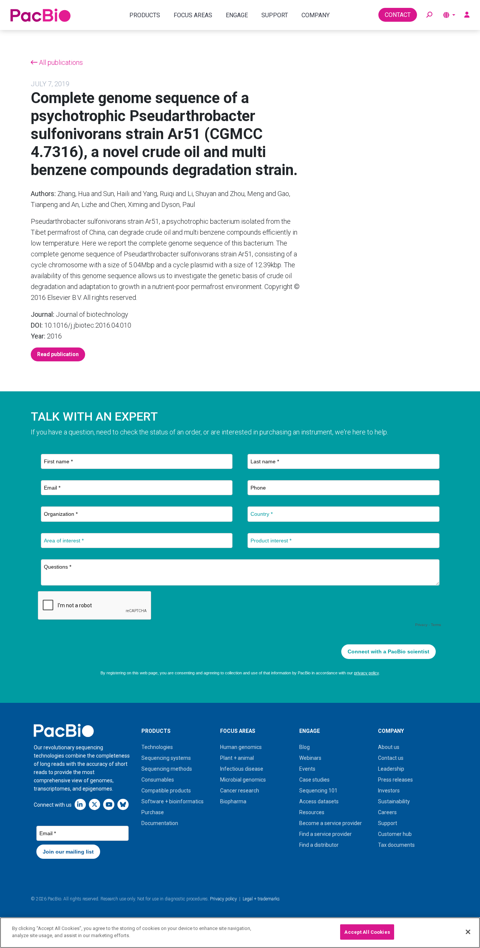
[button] (429, 15)
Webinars (310, 758)
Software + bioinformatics (172, 801)
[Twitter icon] (94, 804)
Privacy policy (223, 899)
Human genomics (241, 747)
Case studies (314, 780)
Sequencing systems (166, 758)
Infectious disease (241, 769)
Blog (304, 747)
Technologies (157, 747)
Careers (387, 812)
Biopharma (233, 801)
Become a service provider (330, 823)
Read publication (58, 354)
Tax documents (396, 845)
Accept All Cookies (367, 932)
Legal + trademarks (261, 899)
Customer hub (395, 834)
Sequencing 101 (318, 791)
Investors (389, 791)
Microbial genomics (243, 780)
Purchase (152, 812)
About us (388, 747)
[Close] (468, 932)
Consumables (157, 780)
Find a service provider (325, 834)
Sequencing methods (166, 769)
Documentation (159, 823)
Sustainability (394, 801)
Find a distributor (319, 845)
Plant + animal (237, 758)
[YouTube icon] (108, 804)
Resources (311, 812)
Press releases (395, 780)
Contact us (391, 758)
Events (307, 769)
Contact (398, 14)
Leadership (391, 769)
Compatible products (166, 791)
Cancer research (239, 791)
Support (387, 823)
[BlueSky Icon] (123, 804)
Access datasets (319, 801)
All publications (60, 62)
